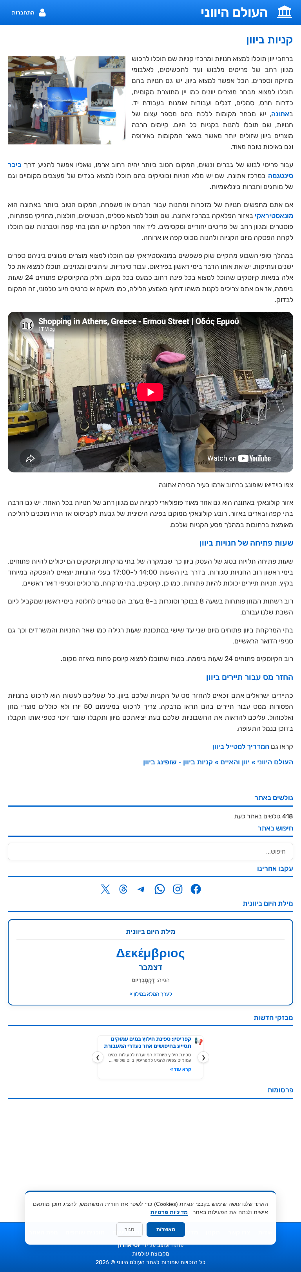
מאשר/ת (165, 1229)
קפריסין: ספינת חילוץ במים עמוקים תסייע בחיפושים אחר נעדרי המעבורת (147, 1042)
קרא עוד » (180, 1069)
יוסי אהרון (129, 1245)
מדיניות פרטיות (169, 1212)
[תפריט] (284, 11)
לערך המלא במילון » (150, 994)
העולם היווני (234, 12)
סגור (129, 1229)
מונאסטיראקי (274, 216)
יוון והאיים (235, 762)
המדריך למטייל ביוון (240, 746)
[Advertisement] (150, 1159)
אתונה (280, 114)
